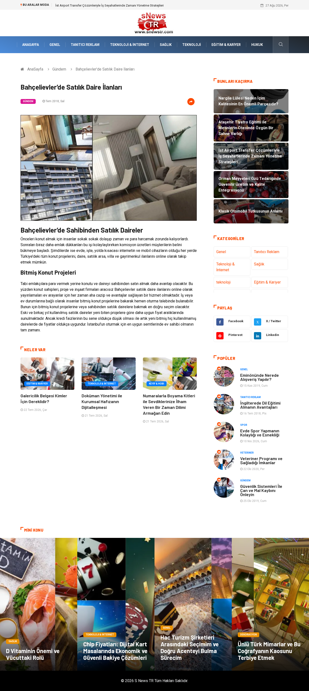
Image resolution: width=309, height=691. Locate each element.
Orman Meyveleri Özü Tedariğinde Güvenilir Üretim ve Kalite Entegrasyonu (105, 5)
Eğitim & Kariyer (226, 45)
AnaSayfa (30, 45)
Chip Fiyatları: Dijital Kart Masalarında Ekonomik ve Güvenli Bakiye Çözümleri (115, 651)
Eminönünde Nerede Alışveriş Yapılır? (259, 377)
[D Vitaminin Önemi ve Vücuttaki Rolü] (38, 604)
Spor (243, 425)
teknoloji (191, 45)
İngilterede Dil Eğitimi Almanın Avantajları (260, 405)
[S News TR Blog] (154, 22)
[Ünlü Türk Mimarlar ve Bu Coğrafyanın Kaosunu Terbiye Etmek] (270, 604)
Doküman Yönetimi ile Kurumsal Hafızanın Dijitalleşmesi (102, 401)
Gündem (59, 69)
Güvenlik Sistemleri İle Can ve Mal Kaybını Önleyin (261, 490)
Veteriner (247, 452)
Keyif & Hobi (156, 383)
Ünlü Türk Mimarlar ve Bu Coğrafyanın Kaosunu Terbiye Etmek (269, 651)
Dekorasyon (248, 634)
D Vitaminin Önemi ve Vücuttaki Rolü (33, 654)
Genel (54, 45)
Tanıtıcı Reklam (85, 45)
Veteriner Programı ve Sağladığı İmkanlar (261, 460)
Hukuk (257, 45)
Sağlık (166, 45)
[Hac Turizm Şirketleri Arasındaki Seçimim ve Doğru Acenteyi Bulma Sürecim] (193, 604)
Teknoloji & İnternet (129, 45)
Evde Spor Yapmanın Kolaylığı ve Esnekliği (259, 432)
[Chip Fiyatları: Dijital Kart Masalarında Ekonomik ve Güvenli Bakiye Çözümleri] (115, 604)
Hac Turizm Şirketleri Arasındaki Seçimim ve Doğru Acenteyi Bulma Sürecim (190, 647)
